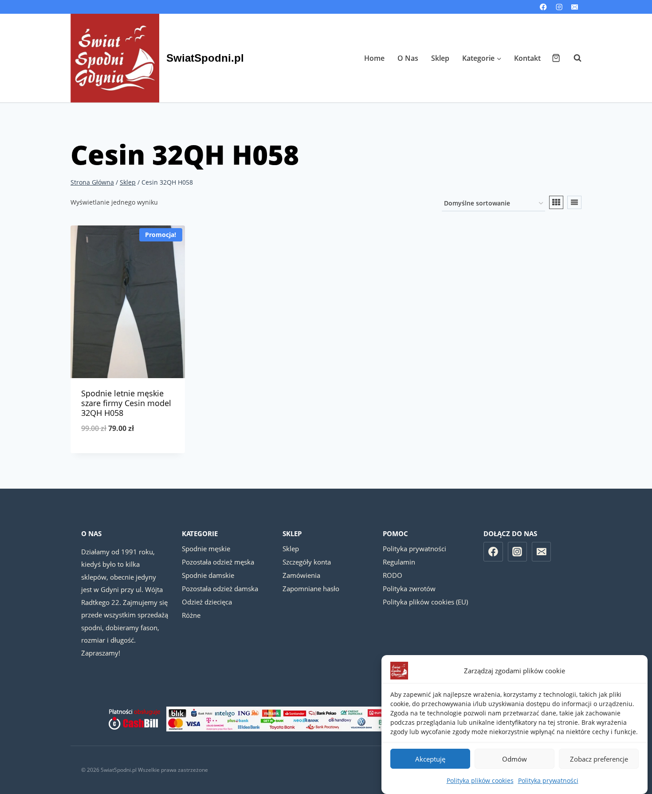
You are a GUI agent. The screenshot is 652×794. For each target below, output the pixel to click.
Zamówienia (301, 575)
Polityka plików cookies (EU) (425, 601)
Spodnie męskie (206, 548)
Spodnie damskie (208, 575)
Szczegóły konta (307, 561)
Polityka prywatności (548, 780)
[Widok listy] (574, 202)
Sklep (440, 58)
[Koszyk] (556, 58)
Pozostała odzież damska (220, 588)
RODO (392, 575)
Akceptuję (430, 758)
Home (374, 58)
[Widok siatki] (556, 202)
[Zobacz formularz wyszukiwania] (573, 58)
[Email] (574, 7)
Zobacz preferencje (599, 758)
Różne (191, 615)
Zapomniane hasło (311, 588)
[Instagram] (559, 7)
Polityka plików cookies (480, 780)
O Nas (407, 58)
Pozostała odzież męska (218, 561)
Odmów (514, 758)
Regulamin (399, 561)
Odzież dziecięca (207, 601)
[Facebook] (543, 7)
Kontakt (527, 58)
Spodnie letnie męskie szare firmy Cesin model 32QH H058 (126, 403)
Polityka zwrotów (409, 588)
